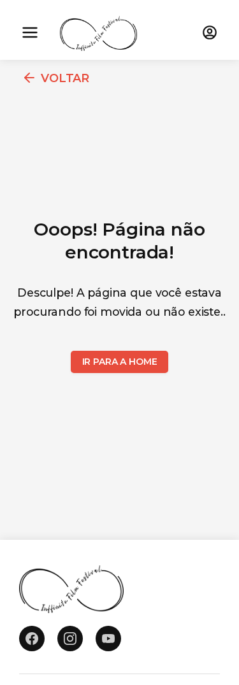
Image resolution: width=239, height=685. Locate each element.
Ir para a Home (119, 361)
